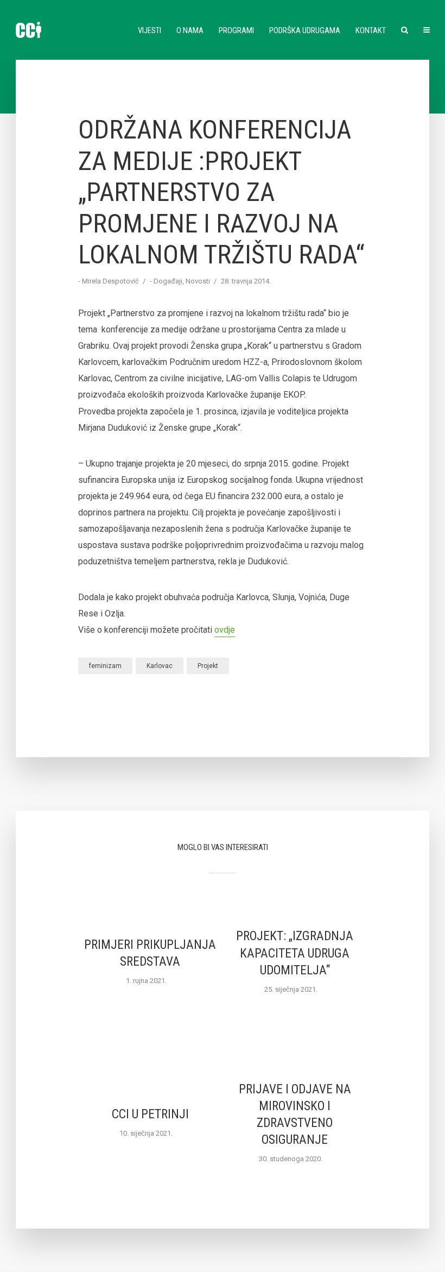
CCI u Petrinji (150, 1114)
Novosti (198, 281)
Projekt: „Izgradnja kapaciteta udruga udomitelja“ (294, 953)
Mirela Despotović (110, 281)
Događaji (168, 281)
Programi (236, 30)
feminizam (105, 666)
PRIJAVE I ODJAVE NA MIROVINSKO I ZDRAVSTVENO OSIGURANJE (295, 1114)
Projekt (208, 666)
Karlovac (160, 666)
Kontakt (370, 30)
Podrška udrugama (304, 30)
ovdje (224, 630)
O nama (190, 30)
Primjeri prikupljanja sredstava (150, 953)
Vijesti (149, 30)
